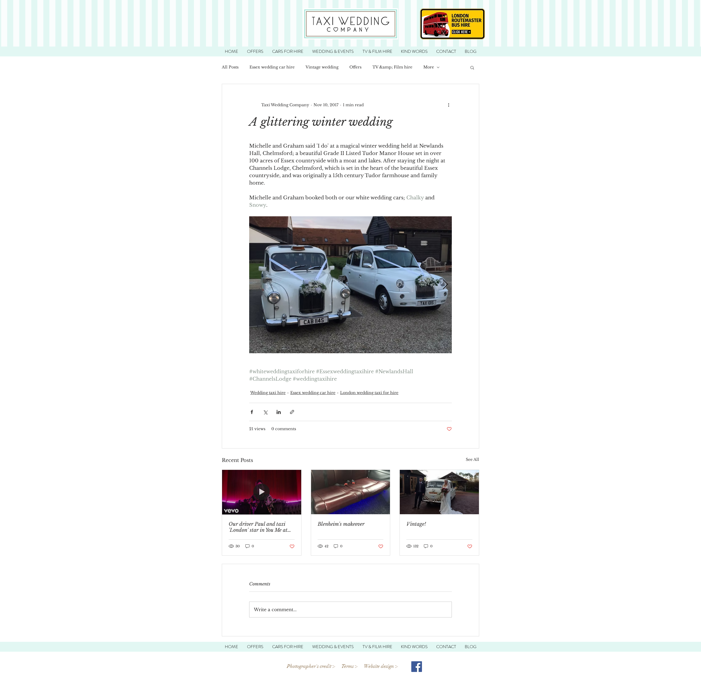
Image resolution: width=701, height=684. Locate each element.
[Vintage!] (439, 492)
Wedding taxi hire (268, 392)
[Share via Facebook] (251, 412)
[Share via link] (292, 412)
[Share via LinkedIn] (278, 412)
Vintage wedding (322, 67)
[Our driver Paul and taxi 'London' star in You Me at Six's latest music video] (261, 492)
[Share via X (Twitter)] (265, 412)
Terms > (350, 666)
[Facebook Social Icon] (416, 666)
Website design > (381, 666)
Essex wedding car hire (272, 67)
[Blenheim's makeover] (350, 492)
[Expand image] (350, 284)
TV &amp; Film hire (392, 67)
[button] (472, 67)
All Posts (230, 67)
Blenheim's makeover (341, 524)
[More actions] (448, 105)
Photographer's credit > (311, 666)
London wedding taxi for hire (369, 392)
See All (472, 459)
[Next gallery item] (445, 285)
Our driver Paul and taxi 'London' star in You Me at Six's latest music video (258, 527)
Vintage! (416, 524)
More (428, 67)
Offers (355, 67)
